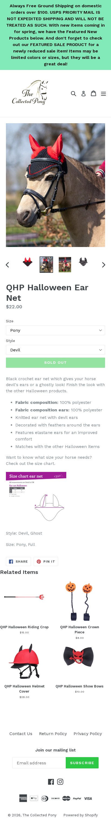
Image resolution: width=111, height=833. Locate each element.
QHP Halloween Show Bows (79, 686)
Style (10, 340)
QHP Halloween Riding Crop (24, 627)
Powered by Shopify (80, 815)
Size (9, 321)
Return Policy (53, 733)
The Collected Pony (39, 815)
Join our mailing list (55, 750)
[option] (27, 262)
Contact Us (20, 733)
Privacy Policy (88, 733)
